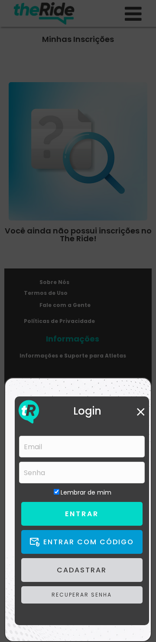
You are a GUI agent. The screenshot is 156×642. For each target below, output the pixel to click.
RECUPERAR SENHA (82, 594)
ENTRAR (82, 514)
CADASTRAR (82, 570)
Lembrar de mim (86, 492)
